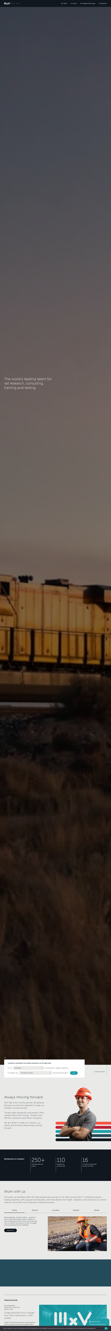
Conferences (103, 3)
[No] (109, 1328)
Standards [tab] (76, 1210)
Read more (10, 1230)
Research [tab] (35, 1210)
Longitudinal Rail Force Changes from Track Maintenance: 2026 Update (19, 1315)
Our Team (64, 3)
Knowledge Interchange (87, 3)
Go (74, 1073)
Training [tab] (96, 1210)
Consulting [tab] (55, 1210)
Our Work (74, 3)
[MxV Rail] (12, 3)
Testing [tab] (14, 1210)
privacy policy (99, 1328)
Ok (106, 1328)
